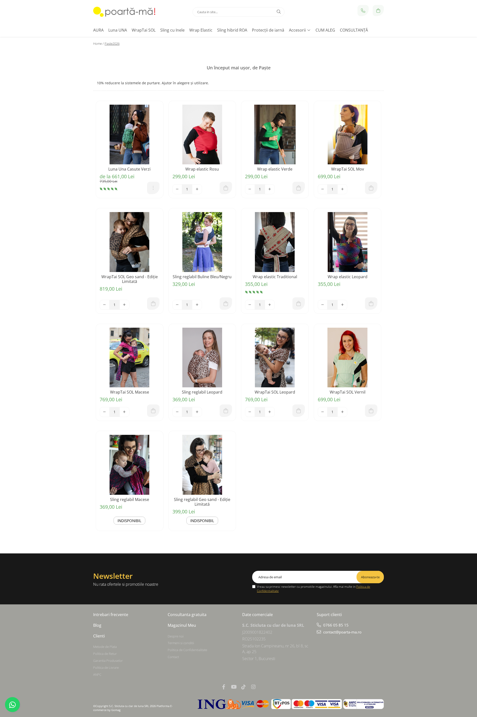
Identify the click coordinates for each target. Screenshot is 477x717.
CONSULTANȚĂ (354, 30)
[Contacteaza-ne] (363, 10)
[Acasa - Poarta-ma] (124, 12)
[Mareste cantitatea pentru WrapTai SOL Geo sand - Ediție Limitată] (124, 305)
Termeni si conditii (181, 643)
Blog (97, 625)
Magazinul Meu (182, 625)
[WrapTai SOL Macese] (129, 358)
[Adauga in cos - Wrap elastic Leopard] (371, 303)
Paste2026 (112, 43)
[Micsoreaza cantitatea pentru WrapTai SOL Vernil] (323, 412)
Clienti (99, 636)
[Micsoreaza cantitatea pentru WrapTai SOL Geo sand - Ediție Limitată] (105, 305)
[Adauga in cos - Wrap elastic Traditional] (298, 303)
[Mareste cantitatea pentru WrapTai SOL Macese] (124, 412)
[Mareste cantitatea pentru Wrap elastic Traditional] (270, 305)
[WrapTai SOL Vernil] (348, 358)
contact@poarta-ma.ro (341, 631)
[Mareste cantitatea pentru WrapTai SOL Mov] (342, 189)
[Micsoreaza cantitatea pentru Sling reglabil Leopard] (177, 412)
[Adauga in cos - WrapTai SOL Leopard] (298, 410)
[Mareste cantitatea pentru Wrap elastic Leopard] (342, 305)
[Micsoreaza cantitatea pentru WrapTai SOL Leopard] (250, 412)
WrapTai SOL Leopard (275, 392)
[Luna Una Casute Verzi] (129, 135)
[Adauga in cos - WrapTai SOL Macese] (153, 410)
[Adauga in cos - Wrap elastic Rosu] (226, 188)
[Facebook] (223, 686)
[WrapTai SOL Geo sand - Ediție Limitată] (129, 242)
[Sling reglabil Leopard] (202, 358)
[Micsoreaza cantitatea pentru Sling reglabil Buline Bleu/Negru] (177, 305)
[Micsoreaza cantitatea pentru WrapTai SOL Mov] (323, 189)
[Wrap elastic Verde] (275, 135)
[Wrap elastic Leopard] (348, 242)
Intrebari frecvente (110, 614)
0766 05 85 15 (335, 625)
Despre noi (176, 636)
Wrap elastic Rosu (202, 169)
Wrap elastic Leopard (347, 276)
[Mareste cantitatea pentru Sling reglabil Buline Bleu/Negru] (197, 305)
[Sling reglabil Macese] (129, 465)
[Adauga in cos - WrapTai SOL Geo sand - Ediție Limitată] (153, 303)
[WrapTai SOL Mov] (348, 135)
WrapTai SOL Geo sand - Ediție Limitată (129, 279)
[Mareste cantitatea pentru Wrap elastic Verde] (270, 189)
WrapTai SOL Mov (347, 169)
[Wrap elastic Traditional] (275, 242)
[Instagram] (253, 686)
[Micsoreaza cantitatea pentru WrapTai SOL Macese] (105, 412)
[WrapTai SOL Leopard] (275, 358)
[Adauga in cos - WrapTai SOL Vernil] (371, 410)
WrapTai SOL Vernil (347, 392)
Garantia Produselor (108, 660)
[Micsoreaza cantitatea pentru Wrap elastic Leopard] (323, 305)
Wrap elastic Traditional (275, 276)
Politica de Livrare (106, 667)
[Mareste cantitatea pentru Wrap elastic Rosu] (197, 189)
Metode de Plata (105, 646)
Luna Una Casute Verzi (129, 169)
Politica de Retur (105, 653)
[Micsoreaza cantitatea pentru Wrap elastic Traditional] (250, 305)
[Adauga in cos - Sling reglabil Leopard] (226, 410)
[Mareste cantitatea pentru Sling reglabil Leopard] (197, 412)
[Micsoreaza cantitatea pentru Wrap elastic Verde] (250, 189)
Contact (173, 657)
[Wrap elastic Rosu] (202, 135)
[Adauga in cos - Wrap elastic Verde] (298, 188)
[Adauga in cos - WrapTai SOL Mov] (371, 188)
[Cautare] (278, 12)
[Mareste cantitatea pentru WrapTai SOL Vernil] (342, 412)
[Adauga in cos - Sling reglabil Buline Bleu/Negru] (226, 303)
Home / (98, 43)
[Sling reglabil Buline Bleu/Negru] (202, 242)
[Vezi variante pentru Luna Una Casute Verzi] (153, 188)
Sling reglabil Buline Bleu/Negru (202, 276)
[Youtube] (233, 686)
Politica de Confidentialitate (187, 650)
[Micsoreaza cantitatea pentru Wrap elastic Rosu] (177, 189)
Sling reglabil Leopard (202, 392)
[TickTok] (243, 686)
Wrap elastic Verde (274, 169)
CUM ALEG (325, 30)
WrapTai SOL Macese (129, 392)
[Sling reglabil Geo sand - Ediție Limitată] (202, 465)
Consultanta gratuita (187, 614)
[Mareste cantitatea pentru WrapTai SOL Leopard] (270, 412)
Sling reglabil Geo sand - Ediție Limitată (202, 502)
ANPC (97, 674)
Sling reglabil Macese (129, 499)
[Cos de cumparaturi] (378, 10)
